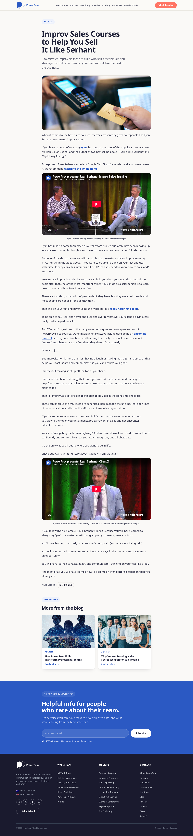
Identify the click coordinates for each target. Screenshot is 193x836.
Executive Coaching (108, 797)
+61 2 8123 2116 (25, 790)
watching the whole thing (80, 168)
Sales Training (65, 585)
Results (96, 5)
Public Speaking (106, 782)
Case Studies (146, 787)
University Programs (108, 778)
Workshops (62, 5)
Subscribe (140, 733)
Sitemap (173, 828)
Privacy (158, 828)
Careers (143, 806)
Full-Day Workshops (67, 782)
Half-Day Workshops (67, 778)
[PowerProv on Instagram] (25, 802)
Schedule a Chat (166, 5)
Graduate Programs (108, 773)
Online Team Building (109, 787)
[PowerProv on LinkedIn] (19, 802)
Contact (143, 815)
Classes (74, 5)
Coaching (85, 5)
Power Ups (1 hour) (66, 797)
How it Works (131, 5)
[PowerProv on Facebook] (32, 802)
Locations (144, 792)
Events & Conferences (109, 801)
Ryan (83, 147)
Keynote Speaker (107, 806)
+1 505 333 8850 (25, 794)
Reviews (144, 778)
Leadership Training (108, 792)
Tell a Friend (28, 811)
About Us (117, 5)
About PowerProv (148, 773)
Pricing (106, 5)
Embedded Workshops (68, 787)
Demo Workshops (66, 792)
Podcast (143, 801)
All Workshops (64, 773)
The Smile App (105, 811)
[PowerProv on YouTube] (39, 802)
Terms (165, 828)
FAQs (142, 811)
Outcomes (145, 782)
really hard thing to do (124, 308)
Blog (142, 797)
